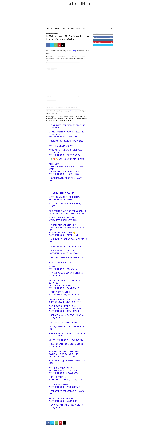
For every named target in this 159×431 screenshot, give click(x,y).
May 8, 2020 (54, 346)
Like (111, 37)
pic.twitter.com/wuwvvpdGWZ (64, 155)
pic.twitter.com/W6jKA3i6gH (64, 269)
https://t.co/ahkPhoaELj (61, 398)
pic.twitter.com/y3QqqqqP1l (67, 340)
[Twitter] (52, 45)
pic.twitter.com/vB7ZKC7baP (64, 288)
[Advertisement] (79, 17)
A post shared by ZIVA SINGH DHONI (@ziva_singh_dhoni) (60, 107)
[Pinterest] (59, 45)
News (51, 28)
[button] (111, 28)
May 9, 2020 (77, 141)
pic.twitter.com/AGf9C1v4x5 (64, 199)
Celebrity (48, 33)
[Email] (63, 45)
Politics (63, 28)
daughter (76, 110)
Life (48, 28)
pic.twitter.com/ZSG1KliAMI (63, 235)
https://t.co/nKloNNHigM (62, 356)
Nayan (48, 41)
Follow (110, 39)
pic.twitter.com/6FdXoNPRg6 (64, 174)
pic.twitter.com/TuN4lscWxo (64, 253)
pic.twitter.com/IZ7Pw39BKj (63, 137)
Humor (83, 28)
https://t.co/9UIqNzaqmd (62, 280)
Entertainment (56, 28)
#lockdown (55, 262)
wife (70, 110)
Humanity (72, 28)
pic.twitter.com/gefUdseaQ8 (64, 311)
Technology (78, 28)
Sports (68, 28)
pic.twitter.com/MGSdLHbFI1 (64, 401)
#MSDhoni (66, 262)
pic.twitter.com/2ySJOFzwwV (64, 373)
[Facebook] (48, 45)
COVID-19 (75, 50)
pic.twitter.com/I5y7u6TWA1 (71, 213)
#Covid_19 (54, 152)
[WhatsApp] (56, 45)
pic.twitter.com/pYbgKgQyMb (64, 387)
